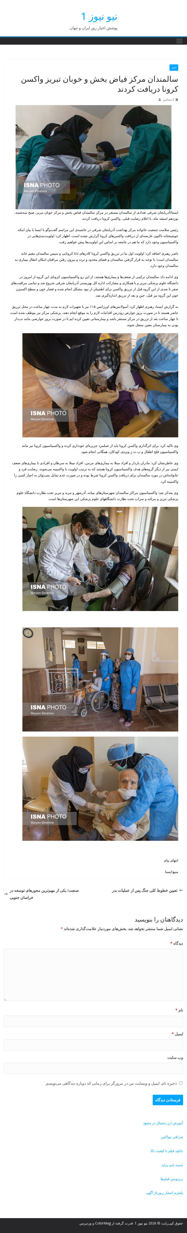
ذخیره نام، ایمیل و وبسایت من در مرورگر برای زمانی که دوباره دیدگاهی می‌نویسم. (111, 1083)
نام (179, 1010)
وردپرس (86, 1223)
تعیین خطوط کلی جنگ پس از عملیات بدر (144, 890)
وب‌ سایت (175, 1057)
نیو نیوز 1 (99, 16)
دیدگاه (176, 943)
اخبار (173, 67)
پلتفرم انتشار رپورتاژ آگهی (164, 1192)
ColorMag (103, 1223)
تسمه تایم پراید (172, 1165)
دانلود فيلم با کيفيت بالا (167, 1150)
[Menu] (179, 41)
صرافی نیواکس (172, 1136)
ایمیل (177, 1033)
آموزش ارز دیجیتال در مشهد (163, 1123)
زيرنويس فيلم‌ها (172, 1178)
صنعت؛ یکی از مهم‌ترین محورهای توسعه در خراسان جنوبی (44, 894)
